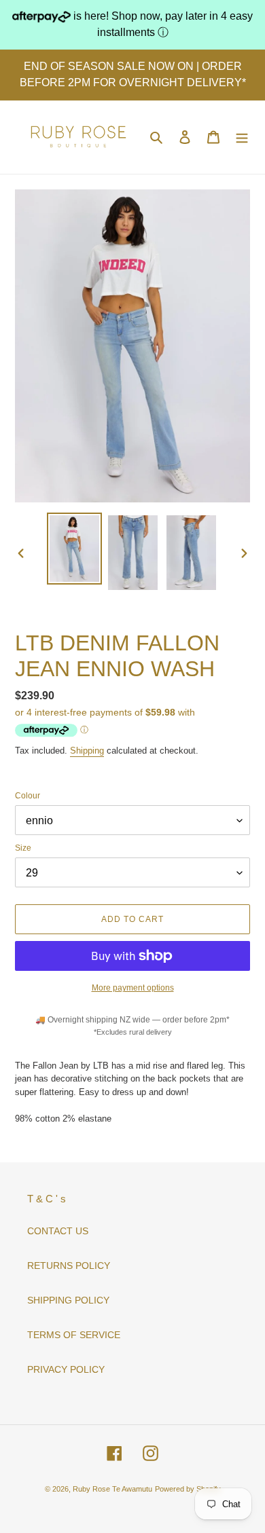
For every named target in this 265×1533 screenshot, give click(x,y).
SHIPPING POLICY (68, 1300)
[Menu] (242, 137)
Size (23, 848)
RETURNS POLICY (68, 1265)
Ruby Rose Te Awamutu (112, 1489)
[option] (75, 548)
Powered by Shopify (188, 1489)
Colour (27, 795)
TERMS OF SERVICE (73, 1334)
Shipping (87, 750)
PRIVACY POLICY (66, 1369)
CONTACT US (57, 1230)
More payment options (133, 988)
